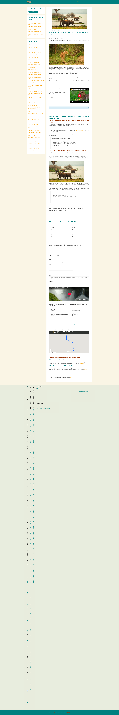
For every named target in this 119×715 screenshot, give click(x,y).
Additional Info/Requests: (54, 275)
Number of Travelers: (53, 271)
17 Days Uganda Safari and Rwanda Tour (35, 150)
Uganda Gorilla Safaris (74, 1)
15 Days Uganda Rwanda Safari (34, 148)
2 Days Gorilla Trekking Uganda (34, 64)
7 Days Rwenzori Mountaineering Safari (35, 130)
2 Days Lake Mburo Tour (32, 60)
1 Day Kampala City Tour (32, 50)
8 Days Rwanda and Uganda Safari (30, 651)
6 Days (29, 111)
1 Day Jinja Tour (31, 49)
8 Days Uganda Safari (32, 135)
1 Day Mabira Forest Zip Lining (33, 54)
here (71, 377)
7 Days (29, 121)
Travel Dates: (52, 268)
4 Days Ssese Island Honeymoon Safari (35, 96)
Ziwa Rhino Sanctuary (79, 130)
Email (50, 264)
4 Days (29, 88)
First (49, 262)
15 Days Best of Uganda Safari (33, 146)
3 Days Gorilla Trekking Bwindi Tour (34, 31)
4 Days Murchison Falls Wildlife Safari (35, 21)
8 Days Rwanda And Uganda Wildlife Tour (35, 137)
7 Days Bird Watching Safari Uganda (34, 122)
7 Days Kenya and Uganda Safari (34, 128)
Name (50, 259)
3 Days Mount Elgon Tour (32, 83)
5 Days (29, 99)
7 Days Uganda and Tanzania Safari (34, 132)
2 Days (29, 59)
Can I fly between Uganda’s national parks (43, 408)
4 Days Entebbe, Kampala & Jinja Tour (35, 97)
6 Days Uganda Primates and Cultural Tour (36, 116)
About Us (83, 1)
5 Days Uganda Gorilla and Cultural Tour (35, 101)
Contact (89, 1)
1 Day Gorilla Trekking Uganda (33, 47)
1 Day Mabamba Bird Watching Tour (34, 52)
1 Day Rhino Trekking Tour (33, 57)
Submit (51, 281)
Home (46, 1)
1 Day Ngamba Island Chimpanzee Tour (35, 55)
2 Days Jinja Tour (31, 67)
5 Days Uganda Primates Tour (33, 29)
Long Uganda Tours (64, 1)
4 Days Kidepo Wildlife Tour (33, 27)
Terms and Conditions (27, 617)
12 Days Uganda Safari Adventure (34, 143)
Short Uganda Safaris (53, 1)
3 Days (29, 70)
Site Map (27, 584)
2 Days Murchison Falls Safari (33, 62)
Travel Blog (27, 630)
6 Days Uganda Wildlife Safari (33, 119)
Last (62, 262)
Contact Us (27, 639)
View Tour (82, 363)
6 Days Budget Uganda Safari (33, 117)
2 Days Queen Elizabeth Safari (33, 65)
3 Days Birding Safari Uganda (33, 82)
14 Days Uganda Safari (32, 145)
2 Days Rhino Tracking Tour (33, 69)
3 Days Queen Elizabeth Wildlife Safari (35, 26)
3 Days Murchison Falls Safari (33, 75)
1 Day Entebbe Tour (31, 45)
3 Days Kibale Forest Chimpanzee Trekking (36, 80)
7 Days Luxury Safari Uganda (33, 124)
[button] (57, 2)
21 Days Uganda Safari (32, 151)
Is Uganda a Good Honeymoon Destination (44, 405)
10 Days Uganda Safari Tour (33, 141)
